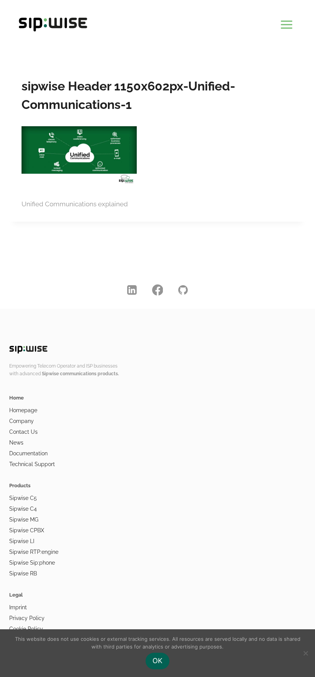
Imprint (18, 607)
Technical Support (32, 464)
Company (21, 421)
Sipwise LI (21, 541)
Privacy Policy (27, 618)
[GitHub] (183, 290)
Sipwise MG (23, 520)
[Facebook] (157, 290)
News (16, 443)
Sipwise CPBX (26, 530)
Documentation (28, 453)
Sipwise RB (23, 573)
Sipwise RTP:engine (33, 552)
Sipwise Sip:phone (32, 563)
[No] (305, 653)
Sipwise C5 (23, 498)
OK (157, 661)
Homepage (23, 410)
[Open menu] (286, 23)
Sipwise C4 (23, 509)
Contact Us (23, 432)
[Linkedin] (132, 290)
